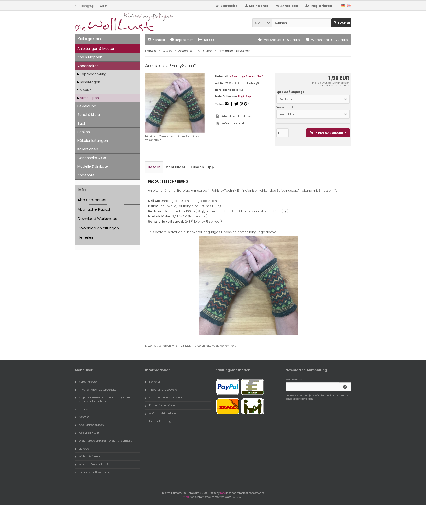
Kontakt (159, 39)
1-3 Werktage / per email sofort (248, 76)
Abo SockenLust (92, 199)
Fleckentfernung (160, 421)
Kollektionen (87, 149)
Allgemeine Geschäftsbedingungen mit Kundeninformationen (105, 399)
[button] (262, 22)
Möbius (85, 90)
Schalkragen (90, 82)
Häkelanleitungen (92, 140)
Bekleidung (86, 106)
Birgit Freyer (245, 96)
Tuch (81, 123)
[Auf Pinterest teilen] (241, 105)
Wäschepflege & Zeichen (165, 397)
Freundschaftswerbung (95, 472)
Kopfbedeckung (93, 74)
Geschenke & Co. (92, 157)
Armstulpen (89, 97)
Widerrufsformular (91, 456)
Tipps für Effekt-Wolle (163, 390)
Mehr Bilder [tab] (175, 167)
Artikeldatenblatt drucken (237, 116)
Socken (83, 131)
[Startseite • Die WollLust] (107, 22)
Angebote (86, 175)
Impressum (184, 39)
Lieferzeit (84, 449)
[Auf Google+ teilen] (246, 105)
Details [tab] (154, 167)
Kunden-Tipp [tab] (202, 167)
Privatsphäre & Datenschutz (97, 390)
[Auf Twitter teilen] (236, 105)
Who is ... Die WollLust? (93, 464)
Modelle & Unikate (92, 166)
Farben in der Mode (162, 405)
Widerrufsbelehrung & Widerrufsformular (106, 441)
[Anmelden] (345, 387)
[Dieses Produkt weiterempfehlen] (226, 105)
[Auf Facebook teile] (231, 105)
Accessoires (88, 65)
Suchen (341, 23)
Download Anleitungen (98, 228)
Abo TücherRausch (94, 209)
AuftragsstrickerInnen (163, 413)
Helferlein (86, 237)
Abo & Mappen (89, 57)
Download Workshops (97, 218)
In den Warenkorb (327, 133)
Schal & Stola (88, 114)
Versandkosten (341, 82)
